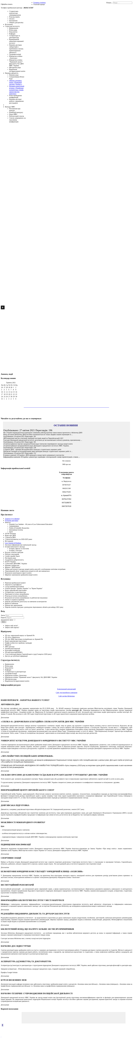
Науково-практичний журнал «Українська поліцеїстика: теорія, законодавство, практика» (16, 90)
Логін (3, 615)
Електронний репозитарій (66, 689)
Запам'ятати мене (7, 620)
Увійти (4, 622)
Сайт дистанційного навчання (66, 692)
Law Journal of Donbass (13, 543)
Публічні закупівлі (11, 520)
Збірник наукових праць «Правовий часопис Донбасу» (15, 82)
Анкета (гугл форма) (12, 519)
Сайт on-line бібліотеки (66, 696)
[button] (3, 307)
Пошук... (109, 3)
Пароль (3, 617)
